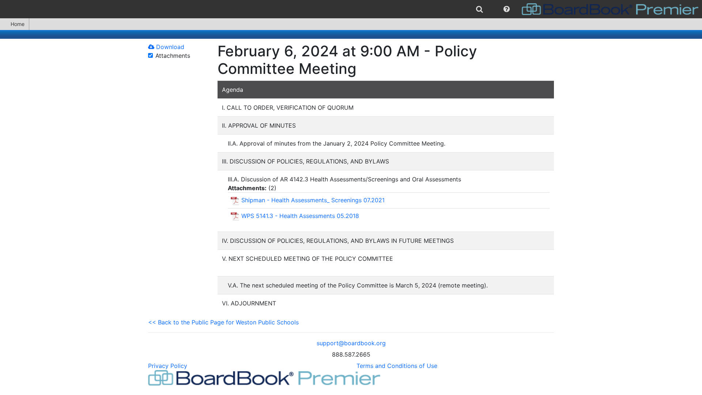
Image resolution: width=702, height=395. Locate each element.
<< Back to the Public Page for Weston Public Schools (223, 322)
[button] (507, 9)
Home (17, 24)
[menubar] (351, 9)
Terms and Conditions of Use (396, 365)
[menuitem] (479, 9)
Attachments (172, 55)
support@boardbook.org (351, 343)
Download (169, 46)
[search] (479, 9)
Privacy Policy (167, 365)
